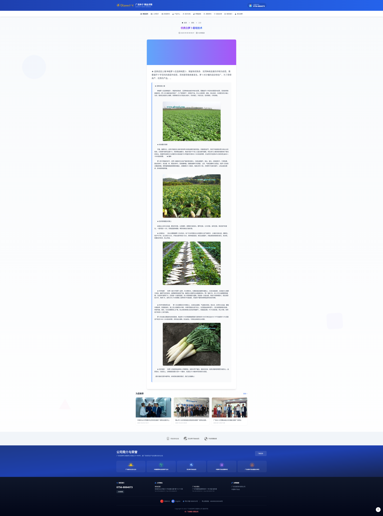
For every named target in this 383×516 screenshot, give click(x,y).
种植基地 (198, 14)
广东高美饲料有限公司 (238, 486)
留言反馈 (219, 14)
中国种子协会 (235, 489)
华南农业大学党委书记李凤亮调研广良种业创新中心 (153, 420)
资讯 (192, 23)
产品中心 (177, 14)
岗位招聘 (240, 14)
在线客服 (120, 492)
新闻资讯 (167, 14)
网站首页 (145, 14)
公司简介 (156, 14)
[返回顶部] (378, 509)
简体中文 (167, 501)
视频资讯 (208, 14)
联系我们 (229, 14)
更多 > (245, 394)
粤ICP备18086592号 (191, 501)
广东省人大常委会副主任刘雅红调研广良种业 (227, 420)
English (177, 501)
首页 (185, 23)
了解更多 (260, 453)
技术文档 (188, 14)
